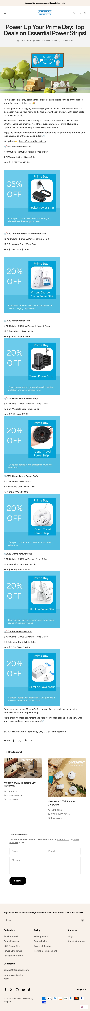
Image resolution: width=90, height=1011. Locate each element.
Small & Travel (11, 936)
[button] (84, 1007)
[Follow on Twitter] (11, 989)
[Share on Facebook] (13, 740)
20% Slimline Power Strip (18, 631)
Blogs (71, 936)
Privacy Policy (63, 839)
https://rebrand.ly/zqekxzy (32, 141)
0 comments (67, 40)
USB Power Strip (12, 946)
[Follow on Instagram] (17, 989)
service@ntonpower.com (16, 970)
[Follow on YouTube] (23, 989)
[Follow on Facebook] (5, 989)
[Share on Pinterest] (25, 740)
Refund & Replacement (45, 951)
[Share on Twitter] (19, 740)
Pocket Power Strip (13, 955)
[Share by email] (31, 740)
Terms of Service (42, 946)
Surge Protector (12, 941)
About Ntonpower (77, 941)
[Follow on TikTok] (29, 989)
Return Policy (40, 941)
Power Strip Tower (13, 951)
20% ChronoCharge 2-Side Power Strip (26, 233)
